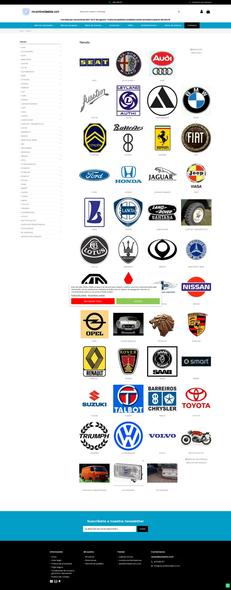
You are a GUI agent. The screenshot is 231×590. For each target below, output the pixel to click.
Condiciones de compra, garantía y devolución (62, 572)
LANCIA (128, 229)
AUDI (162, 80)
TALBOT (128, 415)
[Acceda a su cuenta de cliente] (201, 12)
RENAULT (94, 378)
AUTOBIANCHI (162, 117)
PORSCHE (196, 341)
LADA (94, 229)
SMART (196, 378)
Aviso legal (56, 560)
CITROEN (94, 155)
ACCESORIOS (128, 490)
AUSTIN (94, 117)
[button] (44, 25)
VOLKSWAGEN (128, 453)
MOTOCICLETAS (196, 453)
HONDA (128, 192)
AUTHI (128, 117)
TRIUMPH (94, 453)
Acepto (138, 301)
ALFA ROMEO (128, 80)
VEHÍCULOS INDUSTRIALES (94, 490)
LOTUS (94, 267)
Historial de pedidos (94, 563)
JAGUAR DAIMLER (162, 192)
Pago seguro (57, 567)
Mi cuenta (89, 557)
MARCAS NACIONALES (196, 462)
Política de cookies (79, 295)
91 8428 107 (159, 561)
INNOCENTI (196, 53)
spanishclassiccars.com (130, 563)
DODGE (128, 155)
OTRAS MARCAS (128, 341)
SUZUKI (94, 415)
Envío (54, 557)
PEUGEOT (162, 341)
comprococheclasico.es (130, 560)
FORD (94, 192)
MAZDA (162, 267)
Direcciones (90, 560)
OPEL (94, 341)
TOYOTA (196, 415)
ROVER (128, 378)
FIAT (196, 155)
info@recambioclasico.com (167, 565)
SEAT (94, 80)
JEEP (196, 192)
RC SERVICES (162, 490)
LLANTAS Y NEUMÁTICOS (196, 229)
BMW (196, 117)
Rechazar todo (93, 301)
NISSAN (196, 304)
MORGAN (162, 304)
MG (22, 144)
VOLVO (162, 453)
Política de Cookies (60, 577)
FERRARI (162, 155)
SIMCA (162, 415)
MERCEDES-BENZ (196, 267)
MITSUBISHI (26, 148)
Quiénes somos (126, 557)
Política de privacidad (61, 563)
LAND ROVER (162, 229)
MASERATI (128, 267)
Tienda (23, 41)
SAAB (162, 378)
